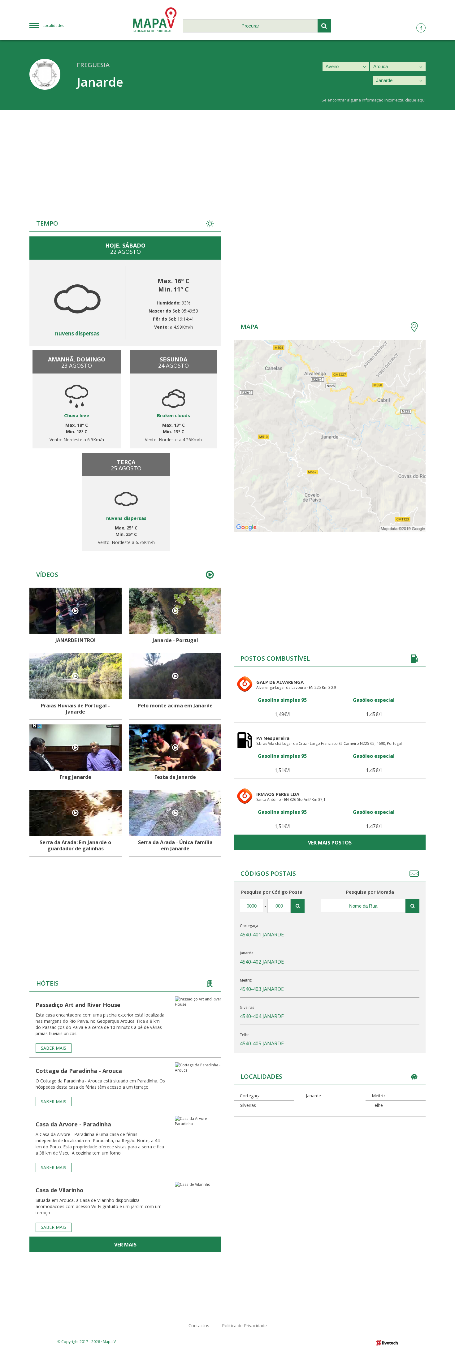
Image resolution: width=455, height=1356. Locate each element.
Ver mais (125, 1244)
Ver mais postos (330, 842)
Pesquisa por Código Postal (272, 892)
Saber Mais (53, 1048)
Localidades (53, 25)
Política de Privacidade (244, 1325)
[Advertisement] (227, 156)
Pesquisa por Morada (370, 892)
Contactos (198, 1325)
